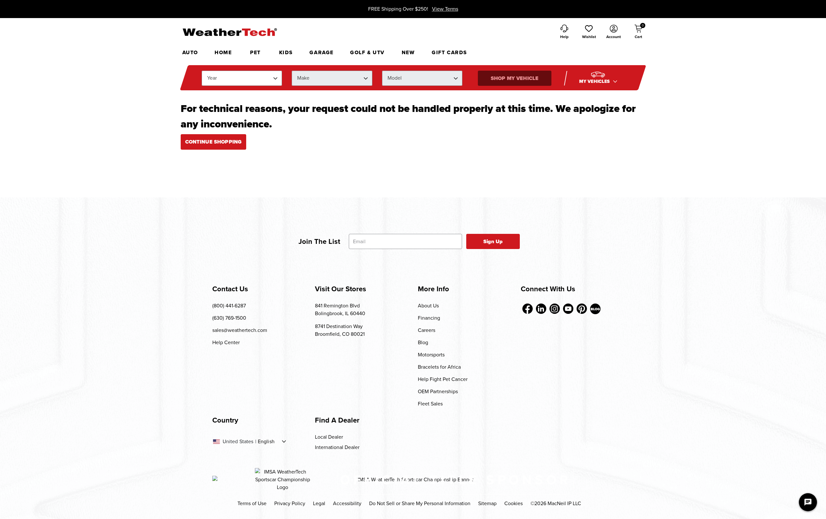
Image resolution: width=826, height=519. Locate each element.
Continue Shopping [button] (213, 141)
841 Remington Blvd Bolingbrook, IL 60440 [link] (340, 309)
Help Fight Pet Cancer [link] (443, 379)
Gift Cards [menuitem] (449, 52)
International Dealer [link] (337, 447)
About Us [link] (428, 305)
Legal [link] (319, 503)
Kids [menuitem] (286, 52)
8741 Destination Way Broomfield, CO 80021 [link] (340, 330)
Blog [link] (423, 342)
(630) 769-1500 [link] (229, 318)
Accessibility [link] (347, 503)
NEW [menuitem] (408, 52)
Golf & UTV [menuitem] (367, 52)
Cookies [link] (513, 503)
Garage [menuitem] (321, 52)
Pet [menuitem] (255, 52)
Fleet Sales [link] (430, 403)
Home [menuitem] (223, 52)
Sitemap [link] (487, 503)
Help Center (226, 342)
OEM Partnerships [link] (438, 391)
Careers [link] (426, 330)
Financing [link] (429, 318)
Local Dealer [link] (329, 437)
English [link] (266, 441)
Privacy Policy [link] (289, 503)
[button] (589, 32)
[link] (527, 309)
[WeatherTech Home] (229, 32)
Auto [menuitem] (190, 52)
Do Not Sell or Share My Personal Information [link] (419, 503)
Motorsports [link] (431, 354)
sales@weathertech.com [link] (239, 330)
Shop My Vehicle (515, 78)
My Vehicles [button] (595, 81)
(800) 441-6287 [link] (229, 305)
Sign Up (493, 241)
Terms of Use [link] (252, 503)
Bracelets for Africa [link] (439, 367)
